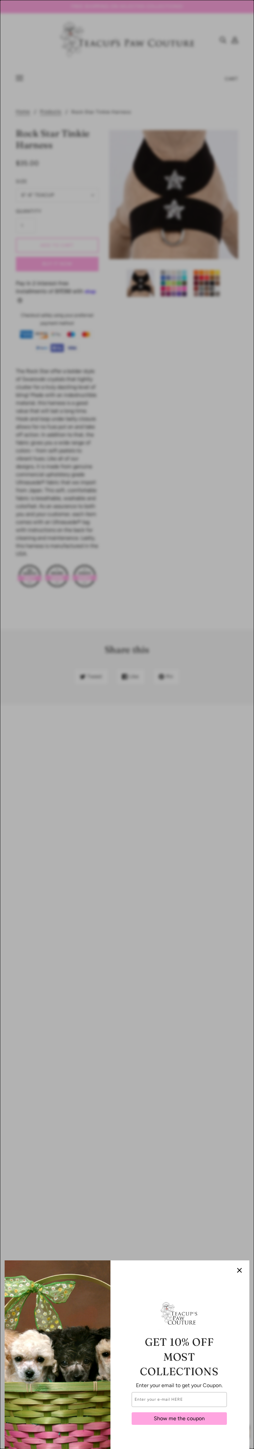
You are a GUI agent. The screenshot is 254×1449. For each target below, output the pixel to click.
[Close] (239, 1270)
